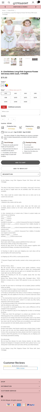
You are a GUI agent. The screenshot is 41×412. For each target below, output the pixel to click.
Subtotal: (3, 123)
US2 (15, 93)
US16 (5, 101)
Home (3, 10)
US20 (25, 101)
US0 (5, 93)
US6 (35, 93)
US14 (35, 97)
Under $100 (11, 10)
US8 (5, 97)
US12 (25, 97)
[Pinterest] (2, 396)
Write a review (20, 368)
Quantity (3, 116)
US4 (25, 93)
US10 (15, 97)
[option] (20, 7)
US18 (15, 101)
